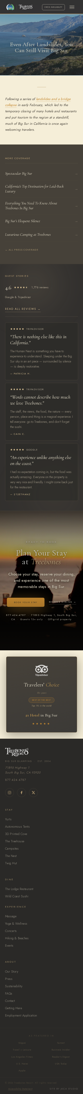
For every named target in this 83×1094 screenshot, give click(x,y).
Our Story (11, 971)
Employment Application (21, 1015)
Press (9, 979)
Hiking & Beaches (17, 938)
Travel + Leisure (22, 1049)
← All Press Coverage (21, 249)
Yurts (8, 819)
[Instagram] (9, 792)
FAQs (8, 993)
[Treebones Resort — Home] (24, 7)
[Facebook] (21, 792)
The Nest (11, 856)
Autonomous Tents (17, 826)
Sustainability (14, 986)
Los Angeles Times (22, 1056)
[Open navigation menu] (72, 7)
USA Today (61, 1063)
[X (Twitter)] (33, 792)
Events (9, 945)
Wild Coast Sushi (17, 896)
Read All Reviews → (23, 309)
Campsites (12, 848)
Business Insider (61, 1049)
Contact (10, 1001)
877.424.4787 (15, 780)
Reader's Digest (61, 1056)
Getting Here (13, 1008)
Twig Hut (11, 863)
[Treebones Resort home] (41, 752)
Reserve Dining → (62, 601)
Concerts (11, 931)
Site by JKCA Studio (64, 1088)
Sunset (61, 1043)
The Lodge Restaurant (19, 889)
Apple (22, 1070)
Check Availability (53, 7)
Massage (11, 916)
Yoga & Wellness (16, 923)
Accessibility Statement (20, 1088)
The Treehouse (14, 841)
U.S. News (22, 1063)
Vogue (22, 1043)
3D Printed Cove (16, 834)
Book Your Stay (25, 602)
